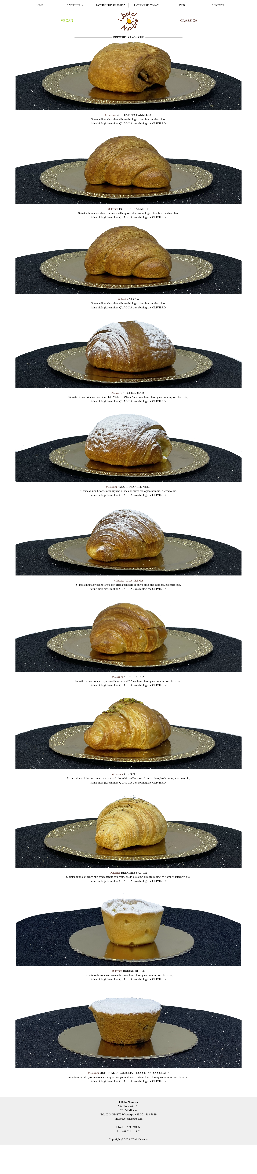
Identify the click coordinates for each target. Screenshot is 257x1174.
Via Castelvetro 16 (128, 1106)
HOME (39, 5)
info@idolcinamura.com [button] (128, 1118)
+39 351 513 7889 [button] (146, 1114)
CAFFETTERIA (75, 5)
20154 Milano (128, 1110)
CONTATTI (218, 5)
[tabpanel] (67, 20)
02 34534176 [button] (113, 1114)
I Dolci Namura (128, 1102)
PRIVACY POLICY (128, 1131)
